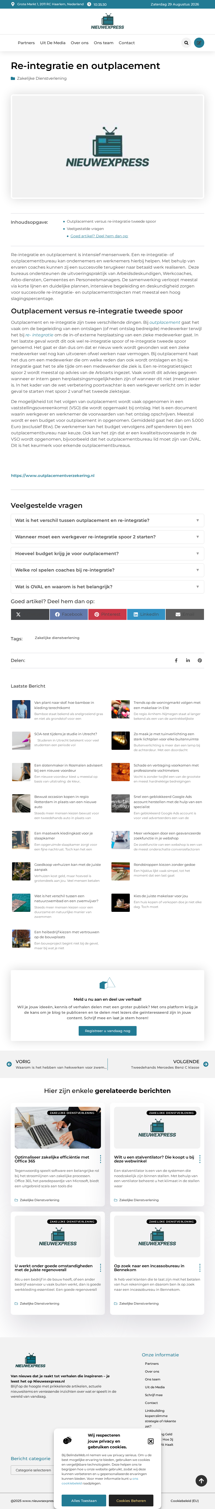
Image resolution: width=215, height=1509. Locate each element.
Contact (127, 42)
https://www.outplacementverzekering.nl (52, 475)
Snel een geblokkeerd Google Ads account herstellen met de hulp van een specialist (168, 801)
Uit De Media (53, 42)
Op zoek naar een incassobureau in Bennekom (149, 1267)
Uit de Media (155, 1387)
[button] (150, 1441)
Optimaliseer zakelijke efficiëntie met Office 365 (52, 1159)
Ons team (104, 42)
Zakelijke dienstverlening (42, 78)
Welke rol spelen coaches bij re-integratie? (107, 570)
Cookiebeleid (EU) (185, 1501)
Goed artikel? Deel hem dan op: (99, 236)
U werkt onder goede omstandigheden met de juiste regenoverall (54, 1267)
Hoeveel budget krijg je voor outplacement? (107, 553)
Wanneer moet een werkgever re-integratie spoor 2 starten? (107, 536)
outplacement (164, 322)
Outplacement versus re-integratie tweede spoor (111, 221)
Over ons (80, 42)
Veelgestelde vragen (85, 228)
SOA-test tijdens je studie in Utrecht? (65, 734)
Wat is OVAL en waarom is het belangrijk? (107, 586)
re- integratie (39, 334)
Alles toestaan (84, 1501)
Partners (26, 42)
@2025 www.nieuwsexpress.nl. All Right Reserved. (50, 1501)
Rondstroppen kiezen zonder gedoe (164, 864)
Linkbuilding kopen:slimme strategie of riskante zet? (160, 1418)
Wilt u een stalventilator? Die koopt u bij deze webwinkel (154, 1159)
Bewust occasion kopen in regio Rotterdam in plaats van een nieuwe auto (65, 801)
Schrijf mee (154, 1395)
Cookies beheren (131, 1501)
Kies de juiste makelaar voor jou (161, 896)
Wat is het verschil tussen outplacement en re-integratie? (107, 520)
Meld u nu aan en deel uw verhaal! (107, 999)
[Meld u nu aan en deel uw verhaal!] (107, 983)
